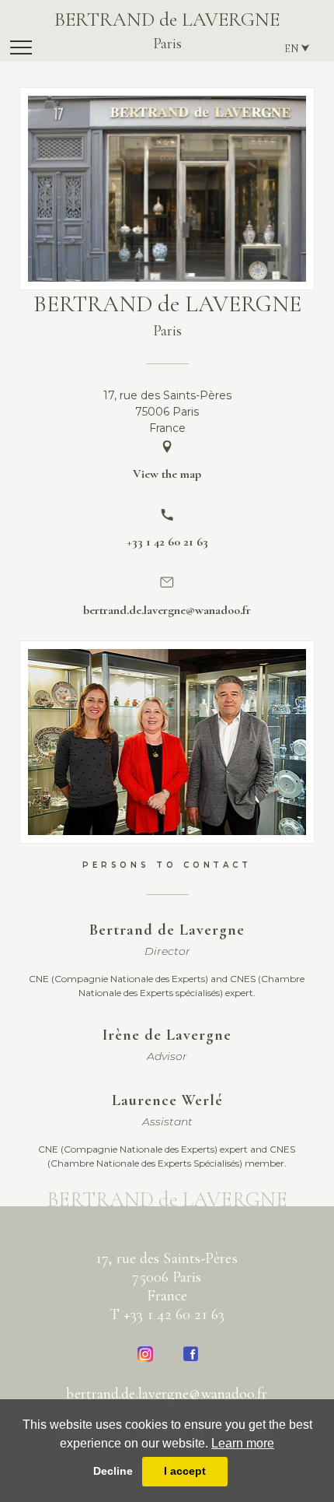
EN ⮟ (297, 48)
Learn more (242, 1443)
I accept (185, 1471)
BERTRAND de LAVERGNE (167, 30)
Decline (113, 1471)
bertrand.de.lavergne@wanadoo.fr (166, 1393)
